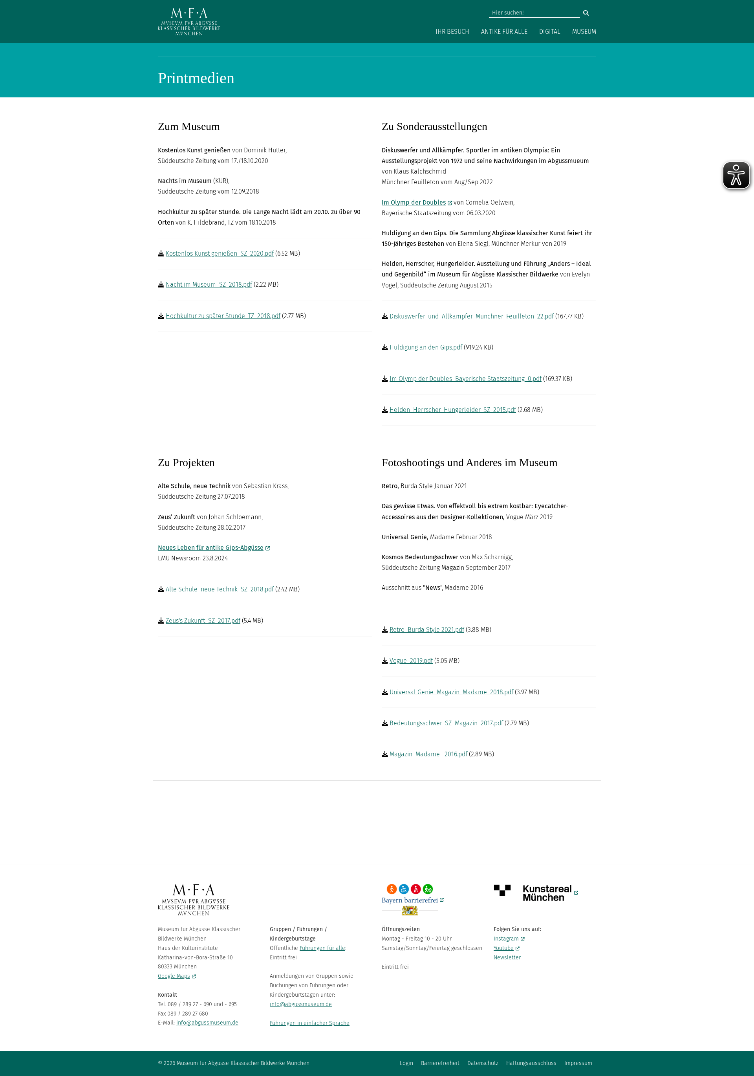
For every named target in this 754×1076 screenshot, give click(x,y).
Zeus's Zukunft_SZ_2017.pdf (203, 620)
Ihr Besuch (452, 31)
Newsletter (507, 957)
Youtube (504, 948)
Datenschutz (482, 1063)
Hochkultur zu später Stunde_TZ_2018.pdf (223, 316)
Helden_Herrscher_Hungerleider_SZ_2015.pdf (453, 410)
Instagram (506, 938)
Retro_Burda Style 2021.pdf (427, 629)
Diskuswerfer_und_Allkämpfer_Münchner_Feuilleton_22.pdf (472, 316)
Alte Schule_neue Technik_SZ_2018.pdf (220, 589)
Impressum (578, 1063)
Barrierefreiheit (440, 1063)
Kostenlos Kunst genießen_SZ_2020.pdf (220, 253)
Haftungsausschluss (531, 1063)
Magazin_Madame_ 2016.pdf (428, 754)
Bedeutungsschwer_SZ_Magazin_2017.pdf (446, 723)
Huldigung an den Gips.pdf (426, 347)
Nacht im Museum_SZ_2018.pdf (209, 284)
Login (406, 1063)
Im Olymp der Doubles (414, 202)
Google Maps (174, 976)
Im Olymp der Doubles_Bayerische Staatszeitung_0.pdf (466, 378)
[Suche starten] (586, 13)
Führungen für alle (322, 948)
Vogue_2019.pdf (411, 660)
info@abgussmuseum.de (207, 1022)
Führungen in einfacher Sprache (310, 1023)
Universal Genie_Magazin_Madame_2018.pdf (451, 692)
